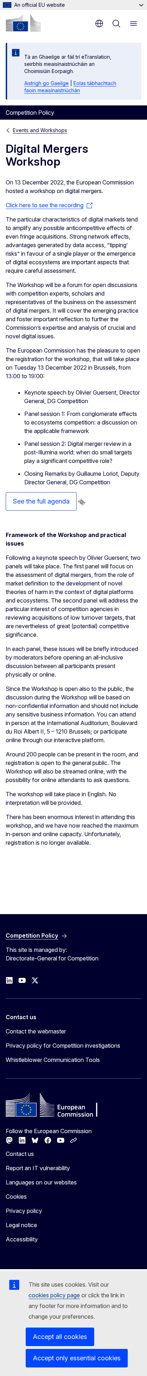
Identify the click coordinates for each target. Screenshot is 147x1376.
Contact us (20, 1153)
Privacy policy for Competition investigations (63, 1045)
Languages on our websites (41, 1182)
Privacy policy (24, 1210)
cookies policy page (54, 1295)
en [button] (99, 23)
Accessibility (22, 1239)
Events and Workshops (40, 130)
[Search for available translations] (81, 502)
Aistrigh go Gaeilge (46, 83)
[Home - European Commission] (23, 22)
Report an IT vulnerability (38, 1168)
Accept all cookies (60, 1336)
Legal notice (21, 1225)
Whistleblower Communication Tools (53, 1059)
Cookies (16, 1196)
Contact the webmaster (36, 1031)
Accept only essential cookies (77, 1358)
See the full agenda (41, 501)
